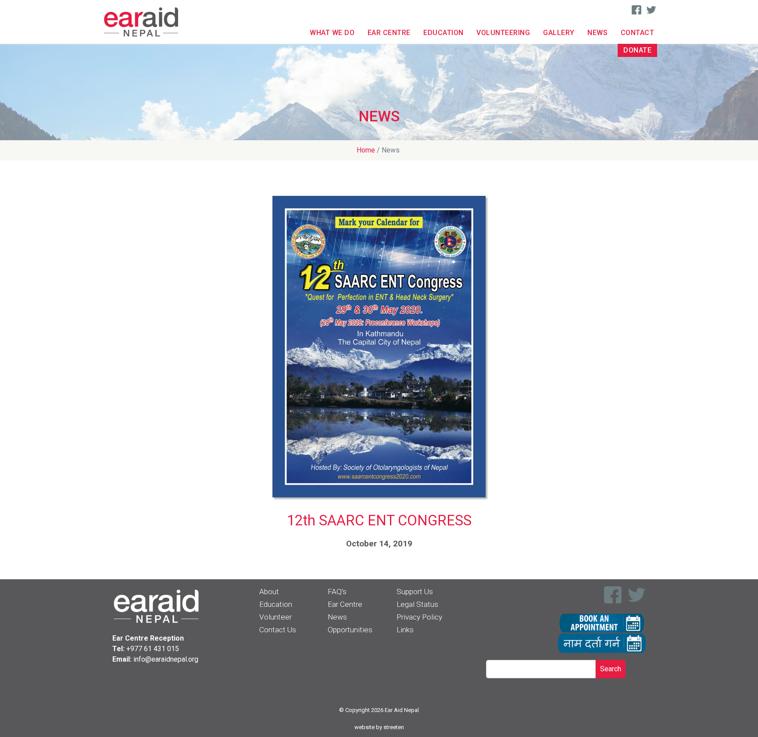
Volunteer (275, 617)
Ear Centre (389, 32)
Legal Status (417, 604)
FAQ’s (337, 591)
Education (443, 32)
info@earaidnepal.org (165, 659)
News (597, 32)
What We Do (332, 32)
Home (366, 150)
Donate (637, 50)
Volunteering (503, 32)
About (269, 591)
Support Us (415, 591)
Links (405, 629)
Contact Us (277, 629)
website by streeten (379, 727)
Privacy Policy (419, 617)
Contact (637, 32)
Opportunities (350, 629)
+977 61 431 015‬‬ (152, 649)
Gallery (559, 32)
